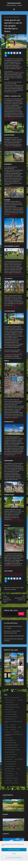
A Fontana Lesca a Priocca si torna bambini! (13, 566)
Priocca (11, 589)
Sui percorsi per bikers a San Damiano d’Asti (14, 636)
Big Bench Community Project (12, 697)
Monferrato (6, 589)
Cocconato (13, 587)
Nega (14, 853)
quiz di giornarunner (10, 768)
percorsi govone (9, 759)
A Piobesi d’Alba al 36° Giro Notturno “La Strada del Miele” (13, 521)
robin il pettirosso (9, 771)
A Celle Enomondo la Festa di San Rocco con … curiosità (13, 627)
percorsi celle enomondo (11, 754)
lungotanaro (13, 729)
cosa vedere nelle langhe (11, 714)
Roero (15, 589)
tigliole (16, 780)
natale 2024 (16, 732)
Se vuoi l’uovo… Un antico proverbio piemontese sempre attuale (12, 632)
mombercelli (8, 732)
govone (6, 724)
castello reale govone (10, 700)
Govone (18, 587)
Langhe (21, 587)
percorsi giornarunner (10, 756)
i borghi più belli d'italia (10, 727)
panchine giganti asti (10, 740)
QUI (11, 184)
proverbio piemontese (10, 764)
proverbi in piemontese (10, 761)
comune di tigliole (9, 709)
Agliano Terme (7, 587)
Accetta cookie (14, 849)
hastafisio (13, 724)
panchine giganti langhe (10, 742)
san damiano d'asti (9, 775)
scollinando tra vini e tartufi (11, 778)
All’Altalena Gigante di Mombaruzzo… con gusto (13, 456)
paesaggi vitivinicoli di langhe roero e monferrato (14, 735)
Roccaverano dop (9, 773)
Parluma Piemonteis (10, 752)
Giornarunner (9, 17)
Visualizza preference (14, 857)
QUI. (19, 479)
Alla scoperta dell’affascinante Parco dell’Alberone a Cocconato (13, 306)
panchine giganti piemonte (11, 747)
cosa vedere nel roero (10, 719)
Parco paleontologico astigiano (12, 749)
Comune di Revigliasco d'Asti (12, 707)
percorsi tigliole (19, 759)
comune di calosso (9, 702)
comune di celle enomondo (11, 704)
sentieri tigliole (8, 780)
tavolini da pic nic (18, 71)
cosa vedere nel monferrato (11, 716)
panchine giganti (9, 737)
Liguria (6, 729)
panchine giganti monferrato (12, 745)
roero (17, 773)
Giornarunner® (14, 3)
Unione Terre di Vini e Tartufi (12, 782)
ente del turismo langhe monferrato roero (13, 722)
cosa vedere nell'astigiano (11, 711)
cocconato (20, 700)
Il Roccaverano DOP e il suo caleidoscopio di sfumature (13, 639)
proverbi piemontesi (10, 766)
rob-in (18, 768)
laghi (19, 727)
